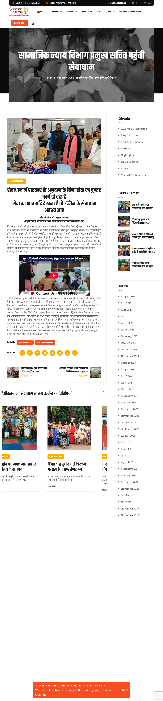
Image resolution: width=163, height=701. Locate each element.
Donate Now (19, 23)
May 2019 (126, 502)
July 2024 (126, 376)
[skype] (45, 353)
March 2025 (127, 329)
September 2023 (130, 429)
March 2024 (127, 389)
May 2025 (126, 316)
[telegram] (37, 353)
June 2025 (126, 310)
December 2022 (129, 482)
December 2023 (129, 409)
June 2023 (126, 449)
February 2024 (129, 396)
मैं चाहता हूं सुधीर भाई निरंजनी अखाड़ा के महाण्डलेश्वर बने (73, 467)
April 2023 (127, 462)
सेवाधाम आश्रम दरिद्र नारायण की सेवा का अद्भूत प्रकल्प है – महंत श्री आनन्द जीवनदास (143, 265)
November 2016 (130, 515)
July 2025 (126, 303)
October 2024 (128, 363)
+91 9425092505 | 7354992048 (65, 3)
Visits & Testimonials (45, 342)
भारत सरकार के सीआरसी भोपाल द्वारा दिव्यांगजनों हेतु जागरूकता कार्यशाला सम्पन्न (143, 236)
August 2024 (128, 369)
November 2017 (130, 508)
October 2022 (128, 495)
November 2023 (130, 416)
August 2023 (128, 436)
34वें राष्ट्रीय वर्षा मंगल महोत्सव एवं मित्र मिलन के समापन (142, 206)
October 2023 (128, 422)
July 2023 (126, 442)
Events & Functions (61, 456)
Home (49, 78)
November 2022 (130, 489)
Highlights (127, 155)
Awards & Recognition (134, 128)
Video (124, 168)
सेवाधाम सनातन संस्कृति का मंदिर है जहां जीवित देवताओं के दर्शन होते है (144, 250)
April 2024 (127, 382)
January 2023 (128, 475)
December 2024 (129, 349)
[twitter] (30, 353)
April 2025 (127, 323)
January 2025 (128, 343)
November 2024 (130, 356)
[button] (96, 392)
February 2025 (129, 336)
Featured (126, 148)
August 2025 (128, 296)
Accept (125, 690)
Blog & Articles (129, 135)
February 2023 (129, 469)
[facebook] (22, 353)
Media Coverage (64, 78)
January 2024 (128, 402)
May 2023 (126, 455)
